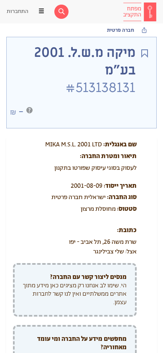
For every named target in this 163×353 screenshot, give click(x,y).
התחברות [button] (17, 11)
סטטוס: (127, 209)
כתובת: (127, 230)
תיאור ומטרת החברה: (108, 156)
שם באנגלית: (120, 144)
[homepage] (139, 12)
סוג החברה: (122, 197)
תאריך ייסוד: (120, 186)
